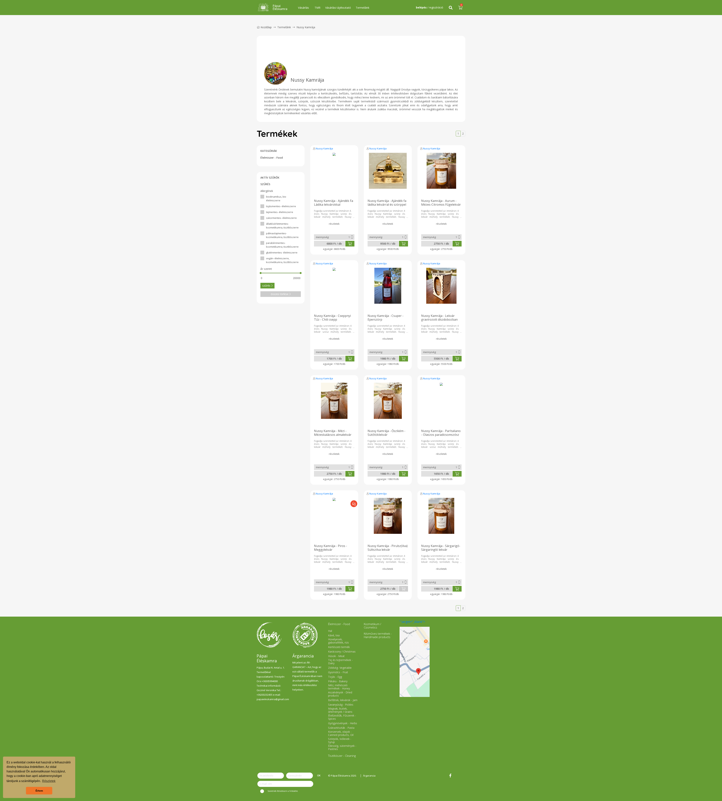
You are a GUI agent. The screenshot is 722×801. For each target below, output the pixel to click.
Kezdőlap (266, 27)
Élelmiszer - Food (271, 157)
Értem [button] (39, 790)
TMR (317, 7)
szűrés (266, 285)
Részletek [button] (48, 781)
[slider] (261, 273)
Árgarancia (369, 775)
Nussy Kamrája (324, 148)
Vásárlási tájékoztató (338, 7)
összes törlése (279, 294)
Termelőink (362, 7)
